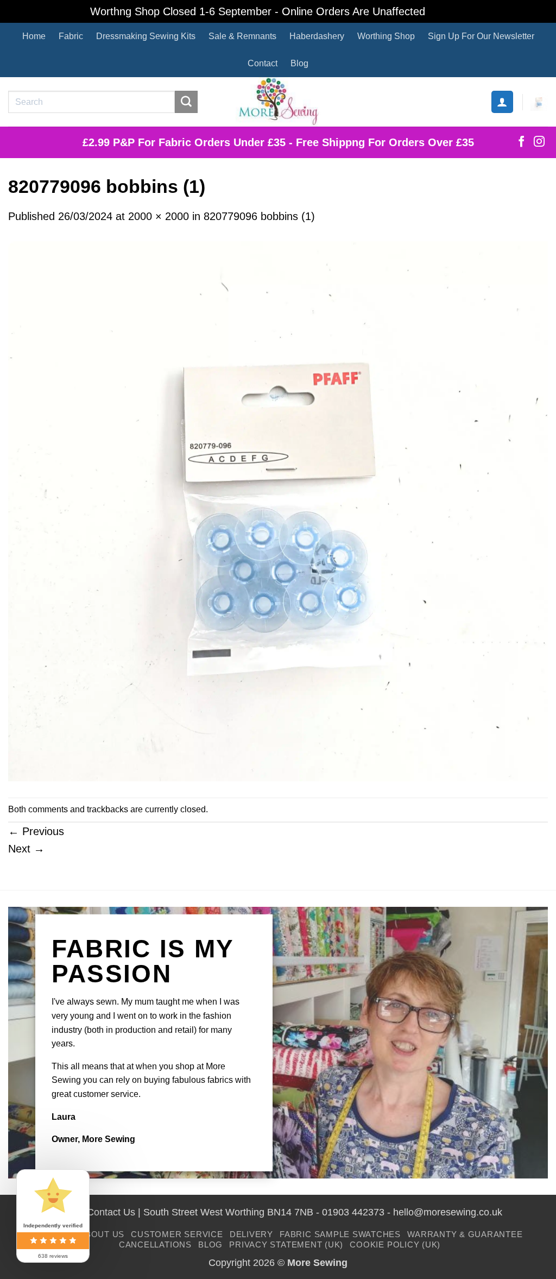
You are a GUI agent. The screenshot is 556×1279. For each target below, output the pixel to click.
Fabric (71, 36)
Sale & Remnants (242, 36)
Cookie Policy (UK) (395, 1244)
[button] (502, 101)
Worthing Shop (386, 36)
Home (34, 36)
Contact (262, 63)
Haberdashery (316, 36)
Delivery (251, 1234)
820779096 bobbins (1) (259, 216)
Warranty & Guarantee (464, 1234)
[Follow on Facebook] (521, 142)
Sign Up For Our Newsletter (481, 36)
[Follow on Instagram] (539, 142)
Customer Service (177, 1234)
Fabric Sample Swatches (340, 1234)
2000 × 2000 (158, 216)
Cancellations (155, 1244)
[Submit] (186, 102)
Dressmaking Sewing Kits (145, 36)
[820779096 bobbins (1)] (278, 510)
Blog (299, 63)
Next (26, 849)
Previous (36, 831)
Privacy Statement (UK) (286, 1244)
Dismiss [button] (447, 11)
